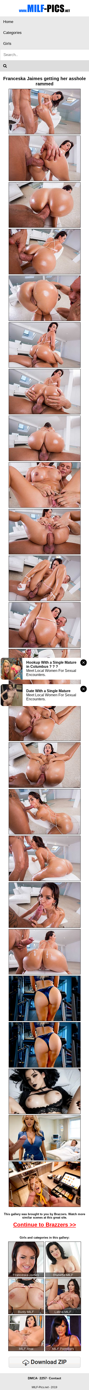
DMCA (32, 1378)
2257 (43, 1378)
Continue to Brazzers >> (44, 1225)
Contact (55, 1378)
